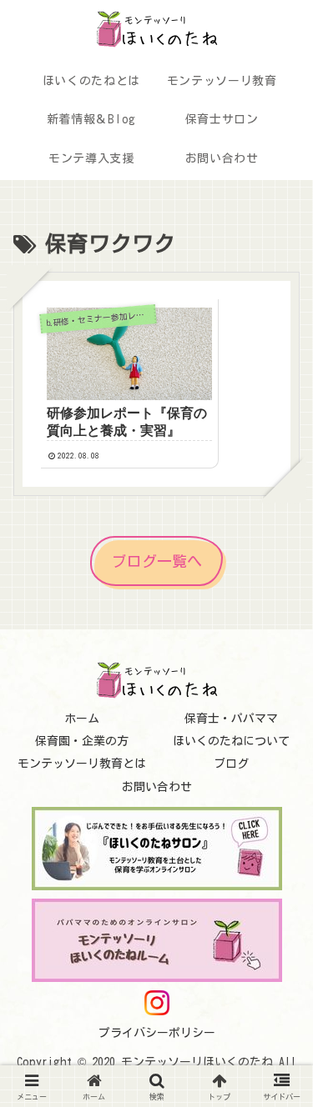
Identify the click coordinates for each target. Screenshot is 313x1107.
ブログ (231, 763)
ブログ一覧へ (157, 561)
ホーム (81, 718)
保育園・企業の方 (82, 741)
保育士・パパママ (231, 718)
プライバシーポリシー (156, 1033)
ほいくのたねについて (231, 741)
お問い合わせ (157, 787)
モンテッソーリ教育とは (82, 763)
